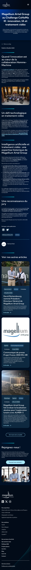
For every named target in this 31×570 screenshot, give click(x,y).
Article (16, 289)
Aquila (3, 524)
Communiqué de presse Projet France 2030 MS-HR (15, 353)
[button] (28, 4)
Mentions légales (6, 563)
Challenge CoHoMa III (8, 69)
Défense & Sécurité (7, 234)
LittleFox (4, 529)
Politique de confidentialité (8, 566)
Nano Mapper (5, 527)
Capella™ (4, 534)
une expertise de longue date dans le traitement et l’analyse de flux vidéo (15, 134)
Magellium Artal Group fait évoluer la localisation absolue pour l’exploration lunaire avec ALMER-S (15, 409)
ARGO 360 (4, 532)
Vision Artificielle (6, 512)
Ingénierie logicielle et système (9, 517)
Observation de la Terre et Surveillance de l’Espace (14, 510)
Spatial (6, 345)
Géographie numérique (7, 515)
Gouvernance (7, 289)
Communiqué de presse (17, 345)
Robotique (7, 398)
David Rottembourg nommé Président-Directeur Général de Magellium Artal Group (13, 300)
